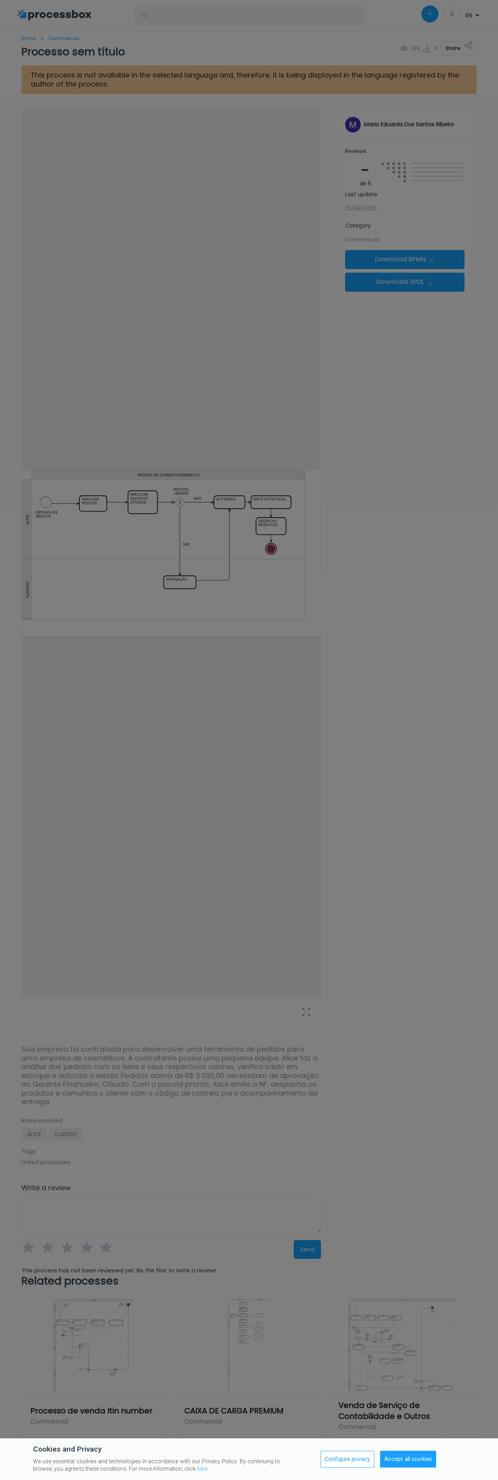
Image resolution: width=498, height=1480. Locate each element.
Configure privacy (347, 1459)
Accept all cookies (408, 1459)
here (202, 1469)
